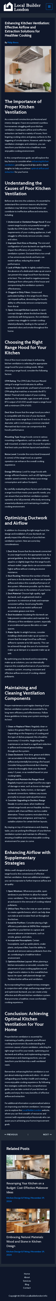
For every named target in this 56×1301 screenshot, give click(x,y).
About (27, 1277)
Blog (27, 1284)
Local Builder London (32, 1110)
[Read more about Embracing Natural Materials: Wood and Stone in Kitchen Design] (28, 1220)
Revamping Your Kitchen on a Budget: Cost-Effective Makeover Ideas (27, 1188)
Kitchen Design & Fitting (18, 1198)
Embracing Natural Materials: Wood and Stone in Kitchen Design (24, 1241)
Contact (27, 1287)
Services (27, 1281)
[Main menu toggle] (49, 6)
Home (27, 1273)
